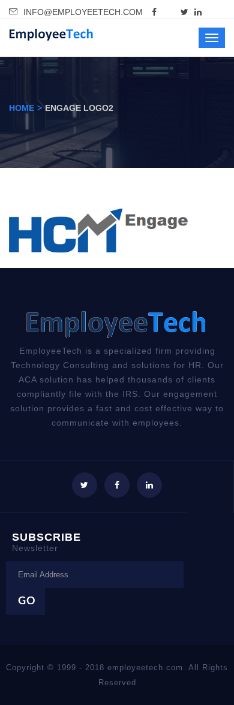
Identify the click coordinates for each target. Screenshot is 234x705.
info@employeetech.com (83, 12)
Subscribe (46, 541)
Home (21, 108)
